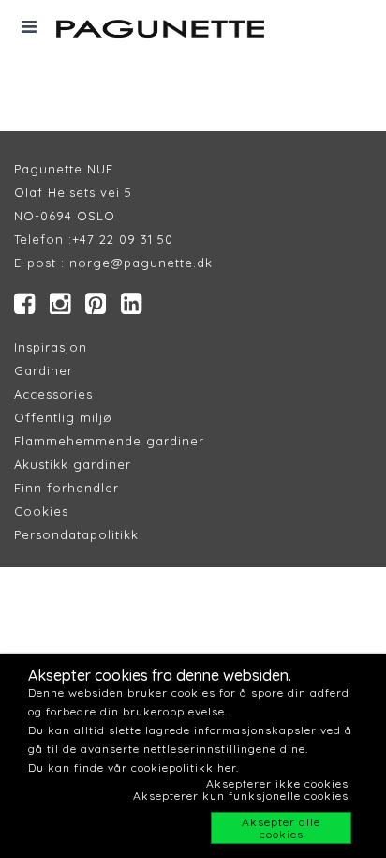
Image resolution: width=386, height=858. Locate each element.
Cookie (38, 511)
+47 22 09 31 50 (122, 239)
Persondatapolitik (72, 534)
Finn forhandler (66, 487)
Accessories (53, 393)
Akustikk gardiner (72, 464)
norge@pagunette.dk (141, 262)
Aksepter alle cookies (281, 828)
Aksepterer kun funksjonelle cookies (241, 796)
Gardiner (43, 370)
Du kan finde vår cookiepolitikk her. (133, 767)
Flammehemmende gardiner (109, 440)
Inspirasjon (50, 346)
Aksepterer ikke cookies (277, 783)
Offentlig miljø (63, 417)
